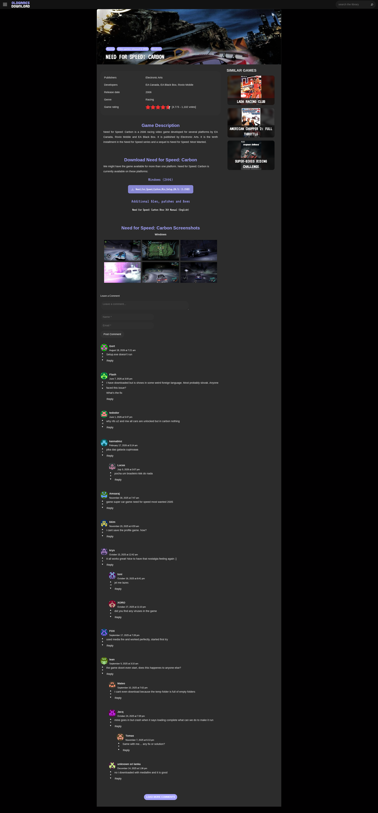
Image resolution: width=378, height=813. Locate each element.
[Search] (372, 4)
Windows (156, 49)
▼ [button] (102, 360)
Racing (110, 49)
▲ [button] (102, 353)
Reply (110, 360)
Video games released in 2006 (133, 49)
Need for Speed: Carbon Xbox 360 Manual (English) (160, 209)
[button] (5, 4)
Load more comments (160, 797)
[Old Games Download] (21, 4)
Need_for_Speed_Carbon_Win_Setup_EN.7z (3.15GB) (163, 189)
